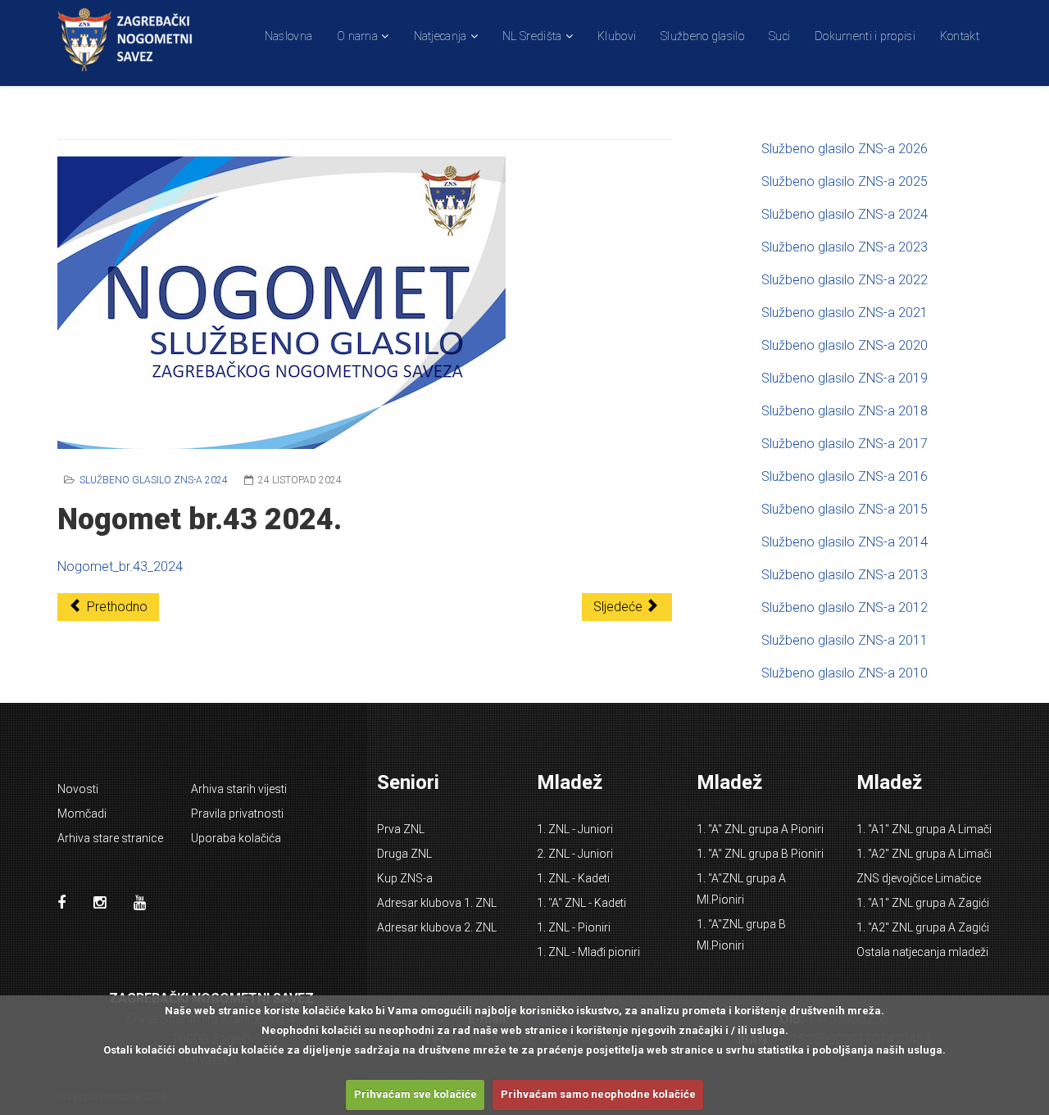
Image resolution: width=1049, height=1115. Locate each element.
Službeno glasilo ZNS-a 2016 (844, 476)
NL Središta (531, 36)
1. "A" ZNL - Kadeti (581, 902)
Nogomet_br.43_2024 (120, 566)
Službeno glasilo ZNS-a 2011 (844, 640)
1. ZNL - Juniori (575, 829)
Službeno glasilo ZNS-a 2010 (844, 673)
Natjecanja (440, 36)
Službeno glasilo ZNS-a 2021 (844, 312)
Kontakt (959, 36)
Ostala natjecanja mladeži (922, 952)
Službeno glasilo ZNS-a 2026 (844, 148)
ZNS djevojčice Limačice (918, 878)
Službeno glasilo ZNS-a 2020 (844, 345)
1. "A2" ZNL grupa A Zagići (922, 927)
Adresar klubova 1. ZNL (437, 902)
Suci (779, 36)
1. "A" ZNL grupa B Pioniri (760, 853)
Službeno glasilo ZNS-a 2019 (844, 378)
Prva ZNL (401, 829)
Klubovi (616, 36)
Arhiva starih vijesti (239, 788)
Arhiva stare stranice (110, 838)
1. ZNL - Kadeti (573, 878)
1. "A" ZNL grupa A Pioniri (760, 829)
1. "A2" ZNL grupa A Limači (924, 853)
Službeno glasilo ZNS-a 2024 (153, 480)
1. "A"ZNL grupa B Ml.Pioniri (741, 935)
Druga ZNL (404, 853)
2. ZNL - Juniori (575, 853)
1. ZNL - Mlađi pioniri (588, 952)
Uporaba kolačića (236, 838)
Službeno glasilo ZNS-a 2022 (844, 280)
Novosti (77, 788)
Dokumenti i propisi (865, 36)
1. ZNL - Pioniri (574, 927)
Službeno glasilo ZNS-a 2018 (844, 411)
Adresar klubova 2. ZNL (437, 927)
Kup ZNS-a (405, 878)
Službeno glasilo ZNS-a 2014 (844, 542)
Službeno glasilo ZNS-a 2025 (844, 181)
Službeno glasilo (702, 36)
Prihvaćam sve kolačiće (415, 1094)
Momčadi (82, 813)
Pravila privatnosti (237, 813)
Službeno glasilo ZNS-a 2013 (844, 574)
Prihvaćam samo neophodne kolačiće (598, 1094)
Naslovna (288, 36)
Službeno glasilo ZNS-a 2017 (844, 443)
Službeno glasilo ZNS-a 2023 (844, 247)
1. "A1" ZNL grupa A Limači (924, 829)
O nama (357, 36)
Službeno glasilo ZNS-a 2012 (844, 607)
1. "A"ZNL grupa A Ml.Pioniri (741, 889)
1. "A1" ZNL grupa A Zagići (922, 902)
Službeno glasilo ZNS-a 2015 (844, 509)
